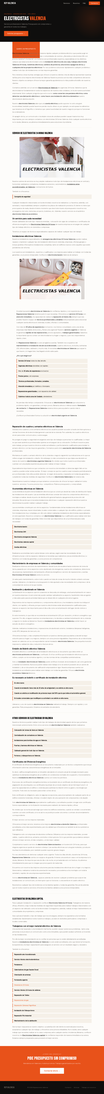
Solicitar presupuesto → (16, 33)
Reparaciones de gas (21, 1000)
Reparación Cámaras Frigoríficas (25, 1005)
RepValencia (10, 3)
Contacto (94, 3)
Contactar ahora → (52, 1071)
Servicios (66, 3)
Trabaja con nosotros (89, 1087)
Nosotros (76, 3)
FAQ (84, 3)
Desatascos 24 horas (21, 985)
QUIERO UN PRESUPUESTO (26, 49)
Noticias (76, 1087)
